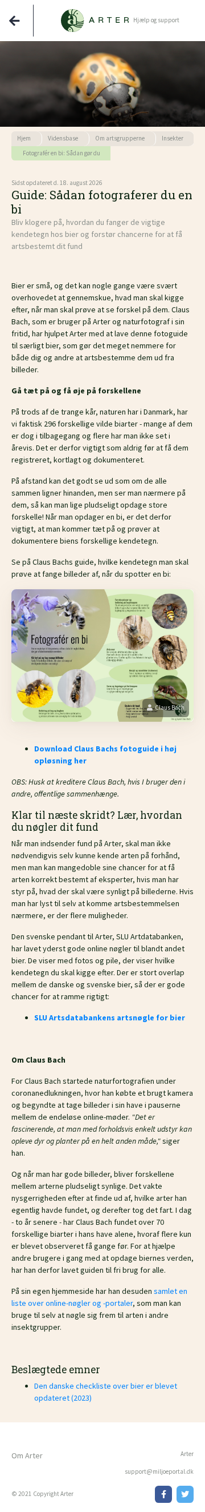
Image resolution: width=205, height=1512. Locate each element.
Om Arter (27, 1455)
